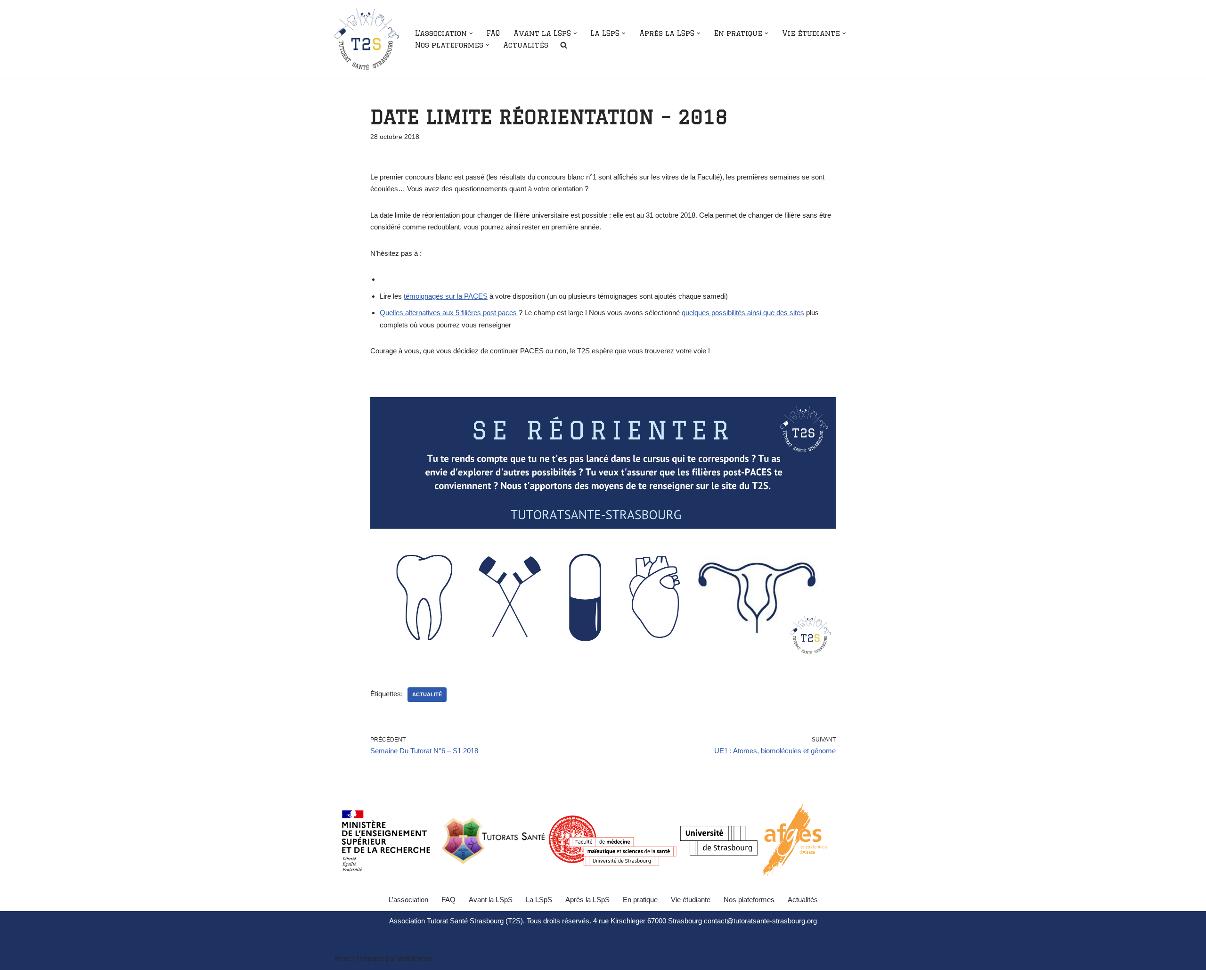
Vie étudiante (690, 900)
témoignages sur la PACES (446, 296)
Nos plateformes (749, 900)
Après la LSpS (587, 900)
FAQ (493, 33)
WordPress (415, 958)
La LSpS (539, 900)
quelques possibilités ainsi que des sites (743, 313)
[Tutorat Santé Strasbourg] (366, 39)
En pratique (640, 900)
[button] (471, 33)
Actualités (525, 45)
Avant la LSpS (491, 900)
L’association (408, 900)
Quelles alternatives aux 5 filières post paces (448, 313)
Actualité (427, 694)
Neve (342, 958)
